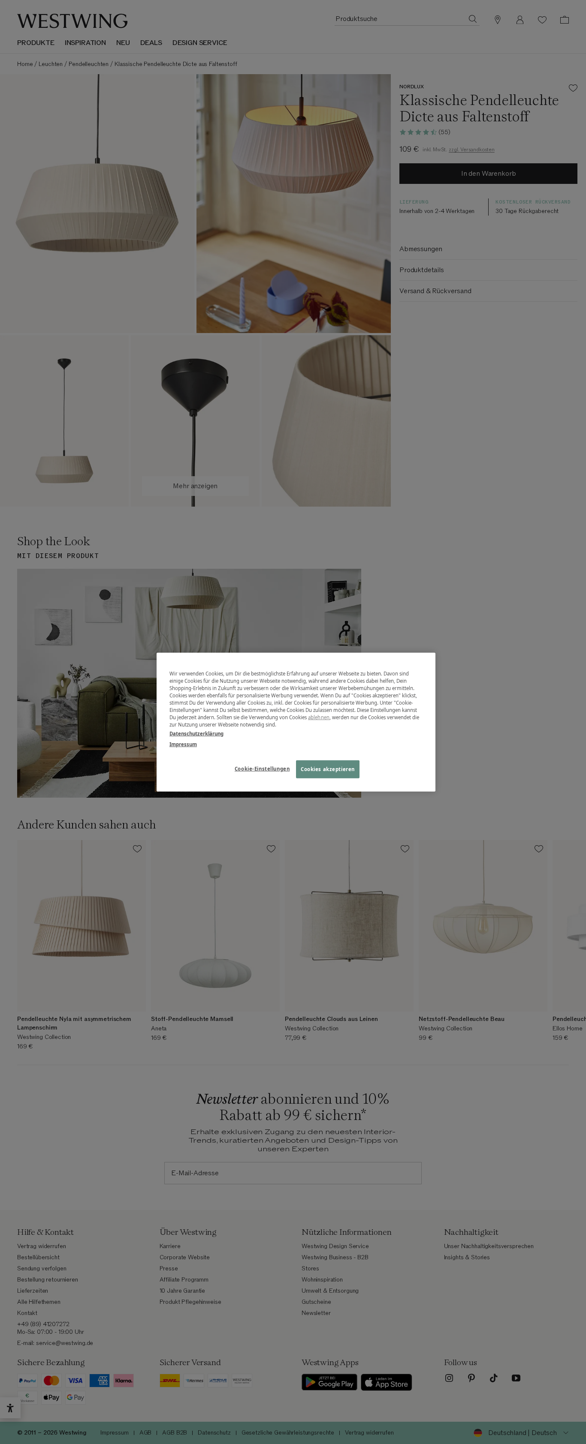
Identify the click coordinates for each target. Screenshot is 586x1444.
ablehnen (318, 717)
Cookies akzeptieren (328, 769)
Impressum (183, 744)
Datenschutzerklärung (196, 733)
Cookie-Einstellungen (262, 769)
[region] (296, 722)
